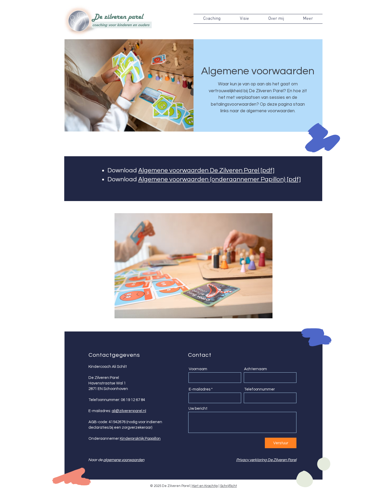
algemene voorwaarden (123, 460)
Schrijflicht (228, 486)
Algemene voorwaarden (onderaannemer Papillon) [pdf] (219, 179)
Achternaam (255, 369)
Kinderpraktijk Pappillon (140, 439)
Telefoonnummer (259, 389)
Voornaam (198, 369)
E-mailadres (199, 389)
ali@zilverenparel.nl (129, 411)
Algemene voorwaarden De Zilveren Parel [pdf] (206, 170)
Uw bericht (197, 409)
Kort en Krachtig (205, 486)
